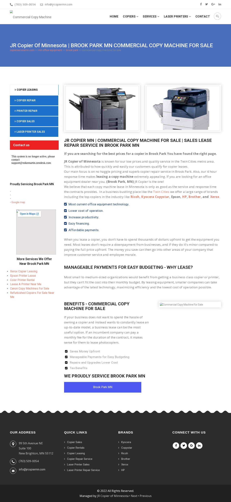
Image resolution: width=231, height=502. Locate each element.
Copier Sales (25, 121)
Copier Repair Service (79, 458)
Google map (18, 202)
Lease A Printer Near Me (25, 284)
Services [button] (150, 16)
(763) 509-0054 (25, 4)
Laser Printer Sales (30, 131)
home (114, 16)
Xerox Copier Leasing (23, 271)
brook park (72, 50)
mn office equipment (50, 50)
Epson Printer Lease (23, 275)
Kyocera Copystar (155, 197)
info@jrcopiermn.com (59, 4)
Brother (194, 197)
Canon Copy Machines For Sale (29, 288)
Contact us (21, 145)
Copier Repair (26, 100)
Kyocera (126, 442)
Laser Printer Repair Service (83, 470)
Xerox (214, 197)
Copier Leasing (27, 89)
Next (134, 496)
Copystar (126, 447)
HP (184, 197)
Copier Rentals (75, 447)
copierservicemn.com (22, 50)
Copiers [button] (129, 16)
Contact (202, 16)
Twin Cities (161, 192)
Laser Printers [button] (176, 16)
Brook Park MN (102, 387)
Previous (146, 496)
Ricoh (135, 197)
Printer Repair (26, 110)
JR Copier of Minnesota (112, 496)
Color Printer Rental (22, 280)
